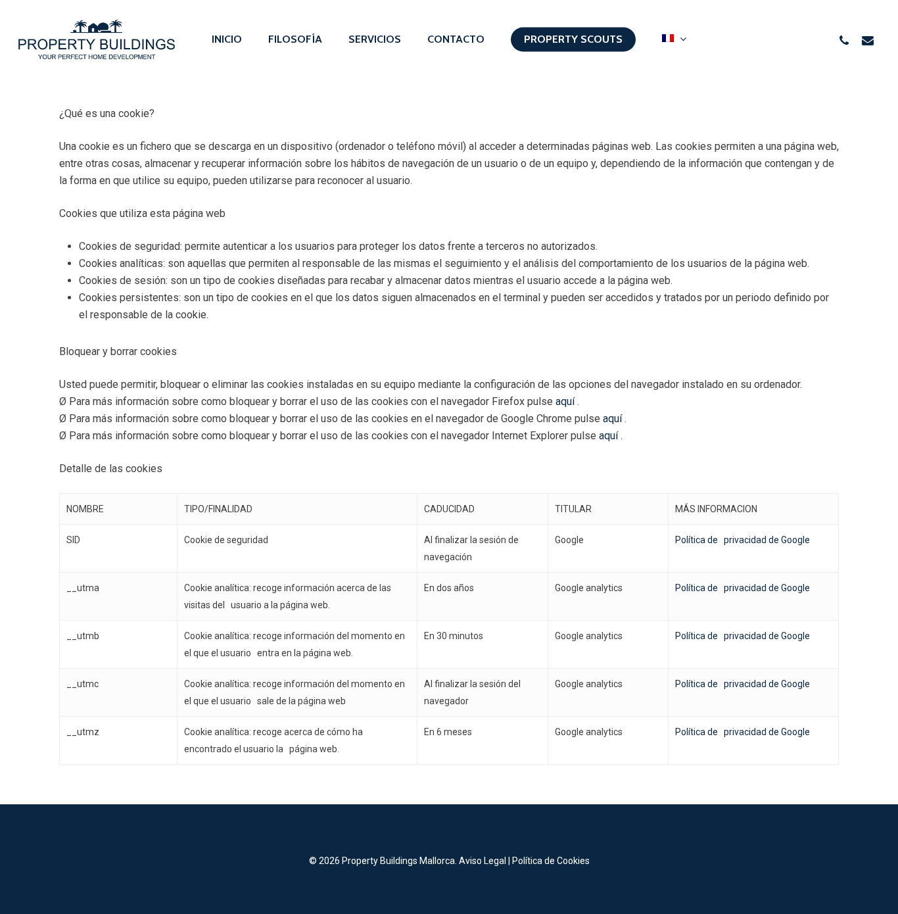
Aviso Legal (482, 860)
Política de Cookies (551, 860)
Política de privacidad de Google (742, 540)
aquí (566, 401)
